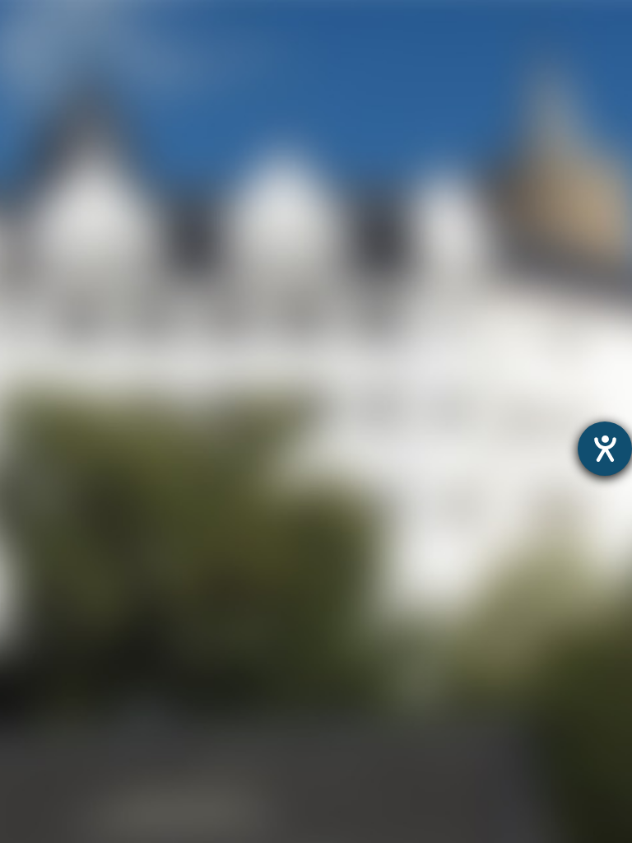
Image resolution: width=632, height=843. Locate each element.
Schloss (25, 137)
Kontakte (29, 263)
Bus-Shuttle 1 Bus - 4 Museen (94, 412)
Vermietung (37, 180)
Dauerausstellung (57, 52)
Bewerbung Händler (64, 328)
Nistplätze (33, 200)
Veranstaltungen (53, 285)
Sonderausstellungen (68, 73)
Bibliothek (31, 222)
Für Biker (28, 348)
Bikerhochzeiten (51, 391)
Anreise (24, 243)
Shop (17, 433)
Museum (29, 31)
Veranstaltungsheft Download (96, 306)
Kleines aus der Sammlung (86, 116)
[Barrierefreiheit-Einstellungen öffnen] (605, 449)
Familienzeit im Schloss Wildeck (103, 95)
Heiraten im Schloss (64, 158)
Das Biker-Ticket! (54, 370)
